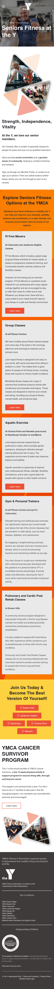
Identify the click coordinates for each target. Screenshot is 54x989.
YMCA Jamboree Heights (11, 908)
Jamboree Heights (28, 715)
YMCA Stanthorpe (8, 915)
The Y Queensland (10, 976)
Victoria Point (40, 723)
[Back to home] (27, 6)
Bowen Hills (28, 707)
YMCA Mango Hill (8, 911)
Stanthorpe (15, 723)
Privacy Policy (45, 976)
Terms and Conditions (31, 976)
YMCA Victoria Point (9, 918)
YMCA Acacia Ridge (9, 901)
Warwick (29, 731)
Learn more (11, 805)
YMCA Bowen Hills (8, 904)
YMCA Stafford (7, 913)
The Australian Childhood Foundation (15, 956)
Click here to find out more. (11, 966)
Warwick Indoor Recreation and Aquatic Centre (18, 920)
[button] (3, 6)
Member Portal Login (27, 979)
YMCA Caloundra (8, 906)
